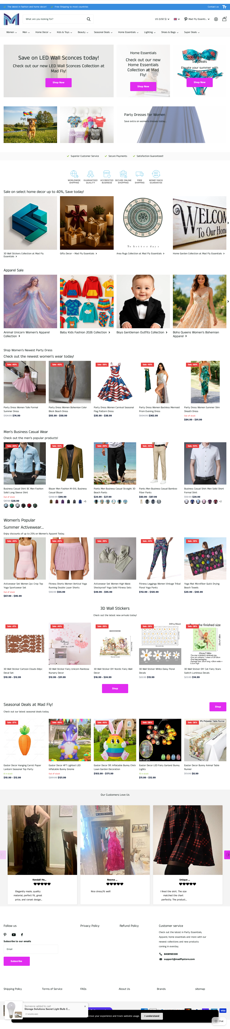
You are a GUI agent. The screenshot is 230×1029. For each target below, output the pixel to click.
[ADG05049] (35, 505)
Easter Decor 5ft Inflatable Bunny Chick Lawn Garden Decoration (115, 767)
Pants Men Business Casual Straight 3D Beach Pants (114, 490)
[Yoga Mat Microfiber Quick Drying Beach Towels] (205, 558)
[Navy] (119, 501)
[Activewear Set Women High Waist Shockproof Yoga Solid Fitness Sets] (115, 558)
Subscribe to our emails (17, 941)
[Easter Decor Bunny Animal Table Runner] (205, 740)
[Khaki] (51, 501)
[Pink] (204, 501)
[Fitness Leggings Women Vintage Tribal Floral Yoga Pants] (160, 558)
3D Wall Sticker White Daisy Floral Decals (157, 671)
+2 (220, 501)
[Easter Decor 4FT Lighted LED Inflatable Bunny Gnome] (70, 740)
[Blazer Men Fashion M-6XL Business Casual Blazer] (70, 463)
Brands (161, 989)
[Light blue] (198, 501)
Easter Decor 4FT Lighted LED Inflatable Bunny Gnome (65, 767)
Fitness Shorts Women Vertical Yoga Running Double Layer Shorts (68, 585)
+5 (85, 501)
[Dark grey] (74, 501)
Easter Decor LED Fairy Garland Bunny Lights (159, 767)
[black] (96, 501)
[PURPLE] (210, 501)
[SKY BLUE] (125, 501)
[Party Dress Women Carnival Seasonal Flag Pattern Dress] (115, 382)
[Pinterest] (5, 934)
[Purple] (63, 501)
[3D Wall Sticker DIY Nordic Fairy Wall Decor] (115, 644)
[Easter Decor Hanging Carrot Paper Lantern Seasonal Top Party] (25, 740)
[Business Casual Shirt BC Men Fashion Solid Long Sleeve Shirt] (25, 463)
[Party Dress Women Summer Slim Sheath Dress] (205, 382)
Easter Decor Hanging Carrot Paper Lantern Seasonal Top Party (22, 767)
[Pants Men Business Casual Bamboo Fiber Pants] (160, 463)
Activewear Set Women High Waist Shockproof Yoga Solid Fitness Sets (112, 585)
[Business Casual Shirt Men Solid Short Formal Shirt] (205, 463)
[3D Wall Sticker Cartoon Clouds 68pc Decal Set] (25, 644)
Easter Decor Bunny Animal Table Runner (201, 767)
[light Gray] (159, 501)
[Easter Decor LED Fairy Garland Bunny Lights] (160, 740)
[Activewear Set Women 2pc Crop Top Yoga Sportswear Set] (25, 558)
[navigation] (228, 223)
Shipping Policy (13, 989)
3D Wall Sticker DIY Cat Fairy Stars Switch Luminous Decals (202, 671)
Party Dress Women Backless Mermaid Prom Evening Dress (159, 409)
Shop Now (58, 82)
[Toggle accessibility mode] (224, 7)
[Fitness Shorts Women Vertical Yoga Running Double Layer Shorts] (70, 558)
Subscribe (17, 961)
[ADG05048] (29, 505)
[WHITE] (113, 501)
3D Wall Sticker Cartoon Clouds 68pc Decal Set (23, 671)
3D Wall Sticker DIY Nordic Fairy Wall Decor (113, 671)
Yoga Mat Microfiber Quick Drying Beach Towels (201, 585)
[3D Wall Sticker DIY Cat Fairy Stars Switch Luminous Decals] (205, 644)
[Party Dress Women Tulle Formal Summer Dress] (25, 382)
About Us (124, 989)
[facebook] (22, 934)
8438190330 (171, 954)
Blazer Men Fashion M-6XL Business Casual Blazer (68, 490)
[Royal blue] (80, 501)
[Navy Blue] (153, 501)
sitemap (200, 989)
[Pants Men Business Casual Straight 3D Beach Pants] (115, 463)
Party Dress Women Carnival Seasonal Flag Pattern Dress (114, 409)
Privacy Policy (89, 926)
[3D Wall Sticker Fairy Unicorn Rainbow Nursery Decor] (70, 644)
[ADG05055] (17, 505)
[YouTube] (14, 934)
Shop (115, 688)
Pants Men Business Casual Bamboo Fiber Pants (158, 490)
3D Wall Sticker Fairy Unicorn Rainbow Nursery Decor (69, 671)
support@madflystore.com (179, 959)
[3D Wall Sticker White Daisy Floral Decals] (160, 644)
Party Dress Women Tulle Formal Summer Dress (21, 409)
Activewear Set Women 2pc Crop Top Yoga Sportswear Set (23, 585)
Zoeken (89, 19)
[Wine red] (57, 501)
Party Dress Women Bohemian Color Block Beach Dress (68, 409)
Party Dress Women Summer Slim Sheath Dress (202, 409)
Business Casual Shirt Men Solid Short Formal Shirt (204, 490)
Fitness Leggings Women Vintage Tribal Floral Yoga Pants (160, 585)
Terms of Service (52, 989)
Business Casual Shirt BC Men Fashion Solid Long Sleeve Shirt (23, 490)
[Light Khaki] (102, 501)
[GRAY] (108, 501)
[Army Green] (68, 501)
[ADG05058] (12, 505)
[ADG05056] (23, 505)
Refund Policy (129, 926)
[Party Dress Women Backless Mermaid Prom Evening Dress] (160, 382)
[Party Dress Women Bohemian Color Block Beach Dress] (70, 382)
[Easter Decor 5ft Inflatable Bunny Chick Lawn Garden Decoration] (115, 740)
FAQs (83, 989)
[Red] (215, 501)
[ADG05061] (6, 505)
